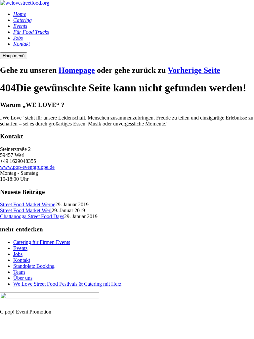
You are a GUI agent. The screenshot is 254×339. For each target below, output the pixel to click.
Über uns (22, 278)
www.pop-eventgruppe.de (27, 167)
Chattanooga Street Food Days (32, 216)
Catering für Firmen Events (41, 242)
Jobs (17, 254)
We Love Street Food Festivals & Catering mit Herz (67, 284)
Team (19, 272)
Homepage (77, 70)
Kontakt (21, 260)
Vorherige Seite (194, 70)
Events (20, 248)
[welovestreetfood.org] (24, 3)
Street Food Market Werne (27, 204)
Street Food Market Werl (26, 210)
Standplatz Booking (34, 266)
